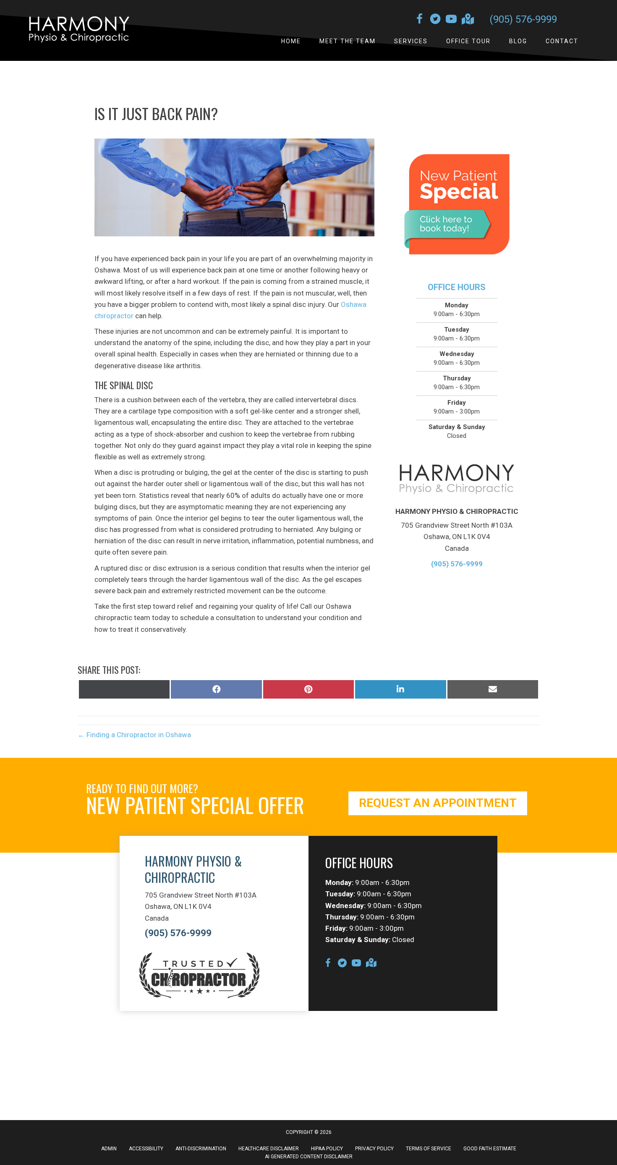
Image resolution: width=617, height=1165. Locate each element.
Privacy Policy (374, 1149)
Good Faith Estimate (489, 1149)
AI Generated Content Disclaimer (309, 1157)
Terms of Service (428, 1149)
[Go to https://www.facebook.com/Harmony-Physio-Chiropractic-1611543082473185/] (419, 20)
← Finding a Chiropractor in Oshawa (134, 734)
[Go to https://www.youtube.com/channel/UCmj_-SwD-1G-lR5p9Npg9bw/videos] (451, 20)
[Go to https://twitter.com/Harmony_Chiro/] (435, 20)
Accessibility (146, 1149)
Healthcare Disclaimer (268, 1149)
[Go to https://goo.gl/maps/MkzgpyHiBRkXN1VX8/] (467, 19)
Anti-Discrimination (200, 1149)
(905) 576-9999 (523, 19)
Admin (109, 1149)
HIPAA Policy (327, 1149)
